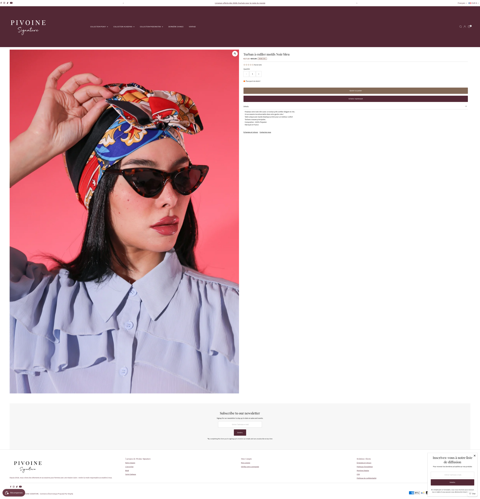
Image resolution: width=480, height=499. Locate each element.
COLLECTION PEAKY (98, 27)
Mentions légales (363, 471)
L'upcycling (129, 467)
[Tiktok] (7, 3)
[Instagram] (4, 3)
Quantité (247, 69)
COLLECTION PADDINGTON (150, 27)
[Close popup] (474, 456)
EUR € (474, 3)
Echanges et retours (251, 132)
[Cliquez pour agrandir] (235, 53)
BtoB (127, 471)
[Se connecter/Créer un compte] (465, 26)
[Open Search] (461, 26)
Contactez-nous (265, 132)
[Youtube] (11, 3)
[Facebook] (1, 3)
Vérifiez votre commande (250, 467)
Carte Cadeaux (130, 474)
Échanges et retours (364, 463)
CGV (358, 474)
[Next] (357, 3)
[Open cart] (469, 26)
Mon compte (245, 463)
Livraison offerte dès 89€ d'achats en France (240, 3)
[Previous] (123, 3)
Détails (246, 106)
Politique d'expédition (365, 467)
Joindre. (240, 433)
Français (461, 3)
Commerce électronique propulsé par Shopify (56, 494)
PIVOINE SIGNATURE (31, 494)
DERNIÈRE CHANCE (176, 27)
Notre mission (130, 463)
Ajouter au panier (356, 91)
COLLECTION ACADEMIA (123, 27)
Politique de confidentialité (366, 478)
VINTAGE (192, 27)
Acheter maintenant (355, 99)
